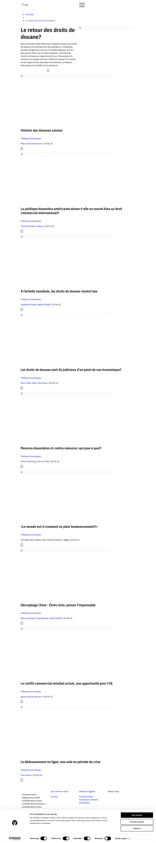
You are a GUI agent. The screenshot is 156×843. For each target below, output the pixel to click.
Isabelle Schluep (28, 304)
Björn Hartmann (40, 383)
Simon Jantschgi (28, 461)
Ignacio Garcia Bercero (31, 696)
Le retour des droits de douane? (40, 20)
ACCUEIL (29, 14)
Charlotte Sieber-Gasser (32, 226)
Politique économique (31, 138)
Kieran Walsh (55, 618)
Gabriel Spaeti (44, 304)
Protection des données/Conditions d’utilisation (88, 799)
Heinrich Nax (43, 461)
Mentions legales (87, 791)
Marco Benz (26, 775)
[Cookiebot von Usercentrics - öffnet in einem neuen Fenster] (15, 838)
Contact (54, 796)
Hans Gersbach (28, 618)
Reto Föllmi (26, 383)
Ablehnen (137, 828)
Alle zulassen (137, 815)
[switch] (66, 838)
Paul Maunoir (42, 618)
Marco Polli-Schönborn (31, 143)
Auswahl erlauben (137, 822)
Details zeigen (121, 838)
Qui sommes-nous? (59, 791)
